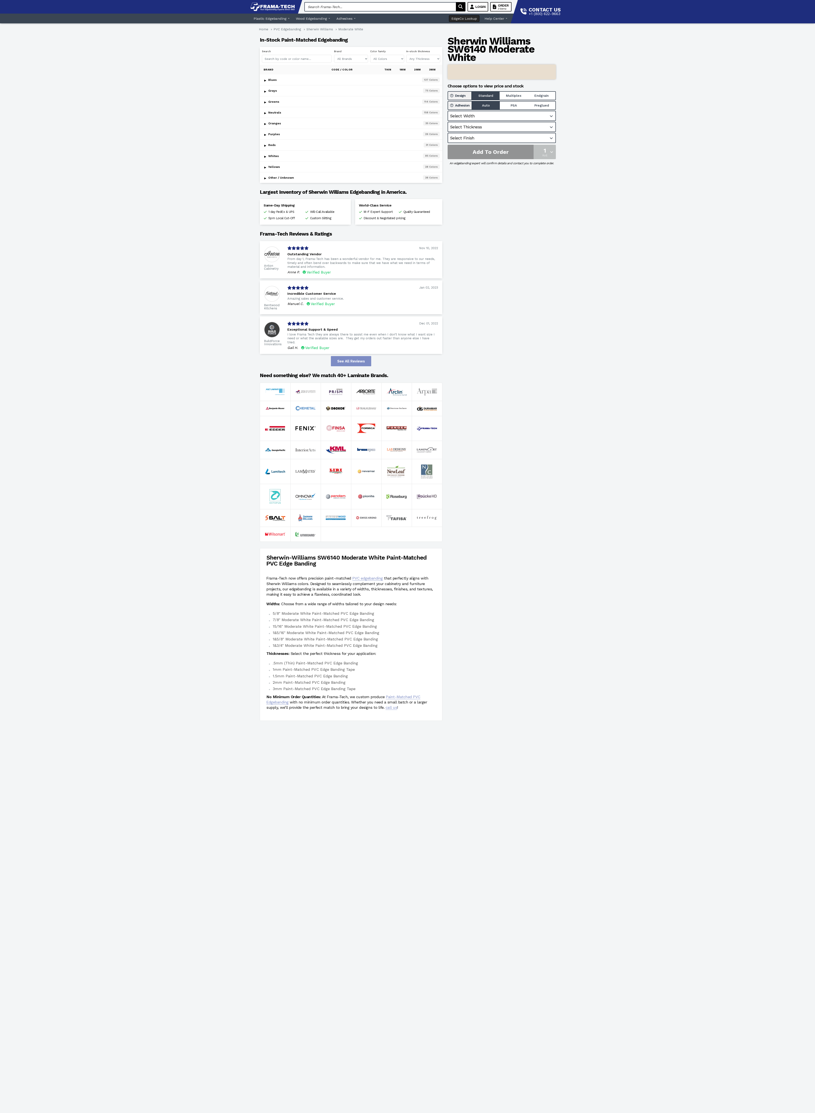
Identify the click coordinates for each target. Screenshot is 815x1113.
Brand (337, 51)
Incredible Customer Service (311, 294)
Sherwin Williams (319, 29)
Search (266, 51)
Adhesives (344, 19)
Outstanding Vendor (304, 254)
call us (391, 707)
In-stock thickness (418, 51)
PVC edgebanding (367, 578)
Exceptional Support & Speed (312, 329)
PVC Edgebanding (287, 29)
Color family (378, 51)
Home (263, 29)
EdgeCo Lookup (464, 19)
